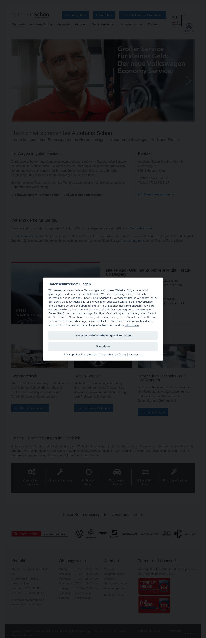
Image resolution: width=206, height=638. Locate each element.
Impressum (135, 354)
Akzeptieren (103, 346)
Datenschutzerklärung (112, 354)
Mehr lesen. (132, 324)
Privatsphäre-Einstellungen (80, 354)
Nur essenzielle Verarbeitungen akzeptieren (103, 335)
